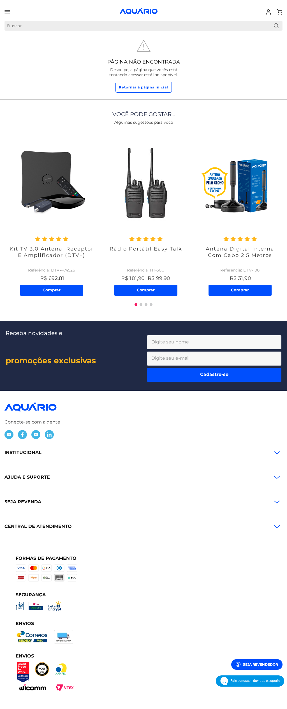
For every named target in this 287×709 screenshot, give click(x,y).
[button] (136, 304)
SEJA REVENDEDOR (260, 664)
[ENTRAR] (269, 12)
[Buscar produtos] (276, 26)
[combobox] (143, 26)
